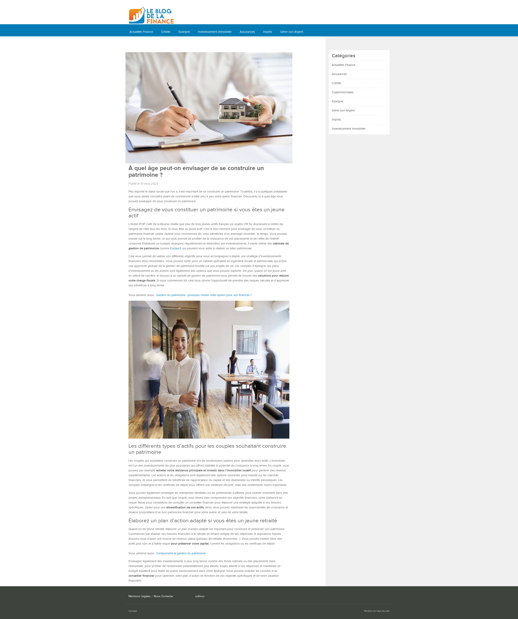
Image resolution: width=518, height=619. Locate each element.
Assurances (247, 32)
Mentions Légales (139, 596)
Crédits (165, 32)
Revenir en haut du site (377, 611)
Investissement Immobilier (215, 32)
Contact (132, 611)
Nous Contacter (163, 596)
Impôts (267, 32)
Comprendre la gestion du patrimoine (181, 553)
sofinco (199, 596)
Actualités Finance (141, 32)
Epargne (184, 32)
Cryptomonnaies (140, 44)
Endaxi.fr (176, 248)
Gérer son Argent (291, 32)
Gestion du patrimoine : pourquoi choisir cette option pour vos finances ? (204, 295)
